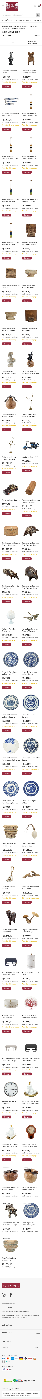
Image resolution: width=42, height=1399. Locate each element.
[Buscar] (38, 15)
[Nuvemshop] (10, 1389)
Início (4, 26)
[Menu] (3, 6)
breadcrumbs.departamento (17, 26)
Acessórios (7, 20)
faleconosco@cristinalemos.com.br (15, 1311)
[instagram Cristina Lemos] (4, 1295)
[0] (39, 6)
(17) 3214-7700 (8, 1307)
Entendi (27, 1395)
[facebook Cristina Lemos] (11, 1295)
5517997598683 (8, 1303)
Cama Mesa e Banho (23, 20)
